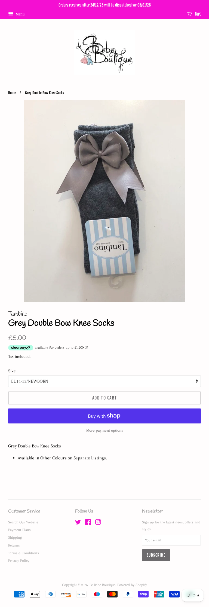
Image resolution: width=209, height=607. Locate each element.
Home (12, 93)
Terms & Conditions (23, 553)
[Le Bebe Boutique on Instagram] (98, 523)
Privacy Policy (18, 560)
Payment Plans (19, 529)
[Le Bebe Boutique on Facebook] (88, 523)
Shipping (15, 537)
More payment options (104, 430)
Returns (14, 545)
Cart (197, 14)
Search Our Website (23, 522)
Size (12, 370)
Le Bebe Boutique (102, 584)
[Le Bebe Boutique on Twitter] (78, 523)
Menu (19, 14)
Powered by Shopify (132, 584)
